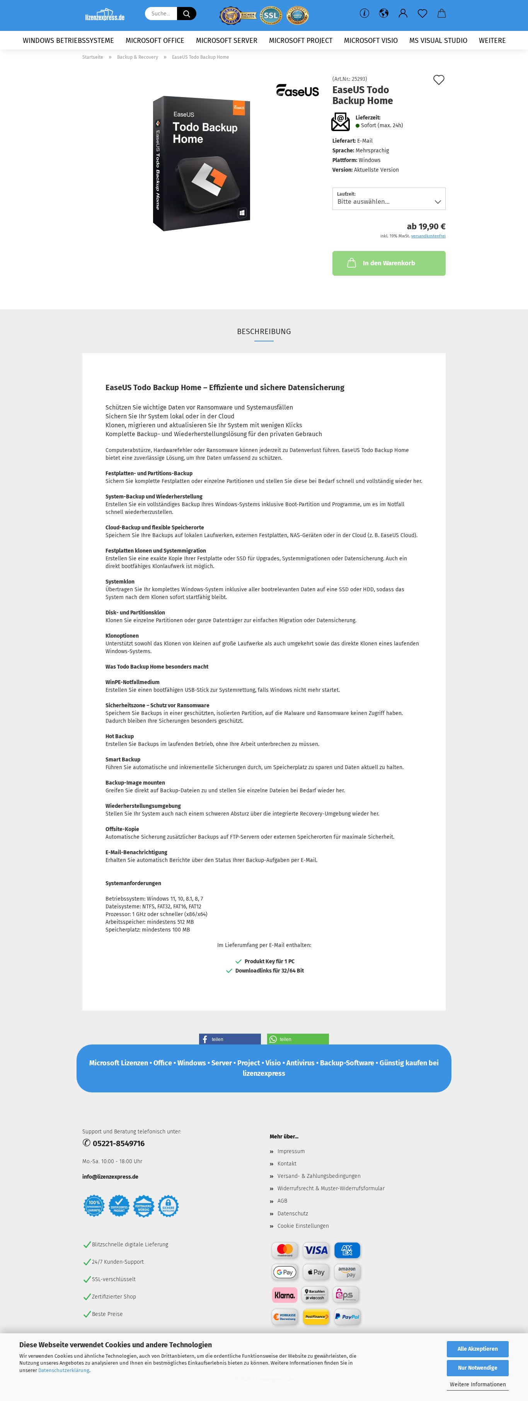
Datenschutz (293, 1213)
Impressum (291, 1151)
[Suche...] (186, 13)
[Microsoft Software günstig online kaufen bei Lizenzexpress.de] (107, 15)
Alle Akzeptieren (478, 1349)
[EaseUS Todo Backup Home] (201, 163)
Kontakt (287, 1163)
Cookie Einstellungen (303, 1226)
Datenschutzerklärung (63, 1370)
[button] (383, 13)
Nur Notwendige (477, 1368)
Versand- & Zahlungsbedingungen (319, 1176)
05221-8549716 (119, 1143)
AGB (282, 1201)
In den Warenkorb (389, 263)
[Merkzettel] (422, 13)
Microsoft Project (300, 40)
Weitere (492, 40)
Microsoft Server (226, 40)
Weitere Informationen (478, 1384)
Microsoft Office (155, 40)
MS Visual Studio (438, 40)
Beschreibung (264, 331)
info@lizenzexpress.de (110, 1177)
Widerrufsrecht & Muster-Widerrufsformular (331, 1188)
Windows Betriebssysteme (68, 40)
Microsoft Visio (371, 40)
